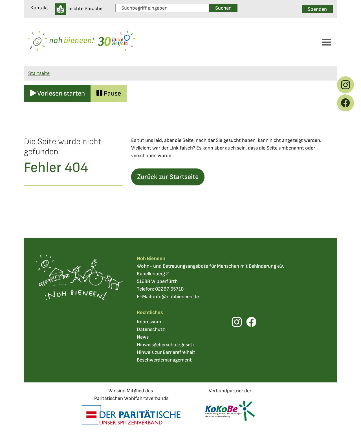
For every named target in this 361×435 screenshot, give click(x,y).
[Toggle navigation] (326, 42)
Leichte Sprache (84, 9)
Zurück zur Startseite (168, 177)
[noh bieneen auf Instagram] (345, 84)
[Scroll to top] (347, 421)
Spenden (317, 9)
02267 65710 (169, 289)
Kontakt (39, 8)
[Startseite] (81, 42)
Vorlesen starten (60, 93)
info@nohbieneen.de (176, 297)
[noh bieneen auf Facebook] (345, 102)
